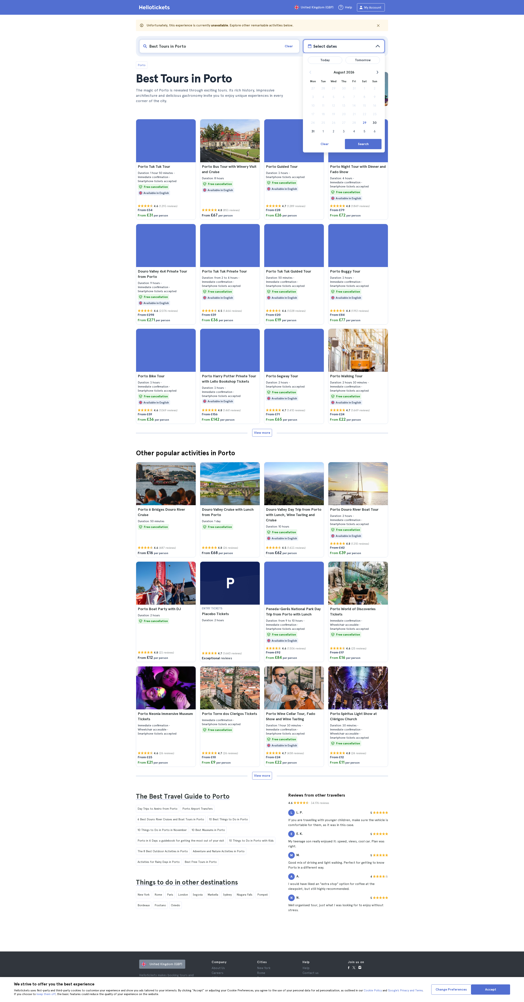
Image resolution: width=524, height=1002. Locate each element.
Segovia (198, 894)
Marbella (213, 894)
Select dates (325, 46)
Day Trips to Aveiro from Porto (157, 808)
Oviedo (175, 905)
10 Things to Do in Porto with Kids (251, 840)
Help (306, 968)
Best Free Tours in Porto (201, 861)
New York (144, 894)
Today (325, 60)
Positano (160, 905)
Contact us (310, 973)
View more (262, 433)
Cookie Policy (373, 990)
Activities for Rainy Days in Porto (159, 861)
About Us (218, 968)
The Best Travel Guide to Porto (183, 796)
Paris (170, 894)
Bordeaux (144, 905)
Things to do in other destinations (187, 882)
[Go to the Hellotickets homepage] (155, 7)
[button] (166, 169)
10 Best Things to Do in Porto (228, 819)
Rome (158, 894)
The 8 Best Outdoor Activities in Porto (163, 851)
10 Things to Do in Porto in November (162, 830)
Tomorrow (363, 60)
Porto (142, 65)
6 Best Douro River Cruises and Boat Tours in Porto (171, 819)
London (183, 894)
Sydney (227, 894)
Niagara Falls (244, 894)
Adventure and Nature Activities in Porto (219, 851)
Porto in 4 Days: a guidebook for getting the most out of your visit (181, 840)
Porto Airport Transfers (197, 808)
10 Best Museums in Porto (208, 830)
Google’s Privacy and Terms (405, 990)
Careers (217, 973)
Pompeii (262, 894)
